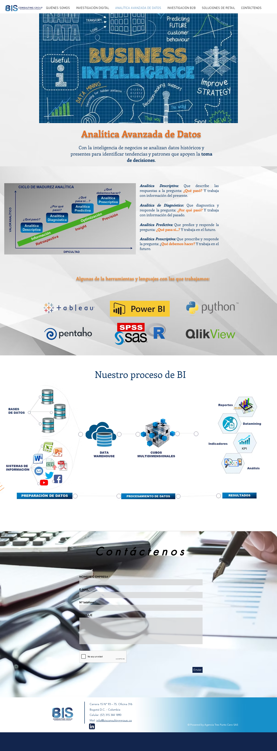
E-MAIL (84, 589)
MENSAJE (85, 615)
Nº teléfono (86, 602)
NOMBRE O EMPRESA (93, 576)
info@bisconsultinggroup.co (114, 720)
